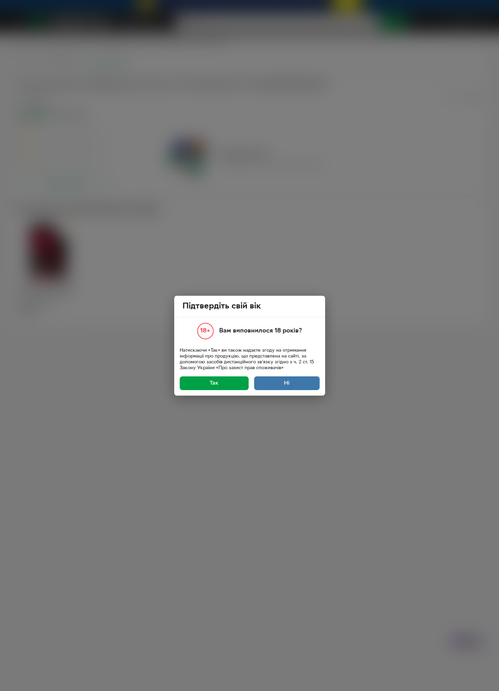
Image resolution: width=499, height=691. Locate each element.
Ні (286, 383)
